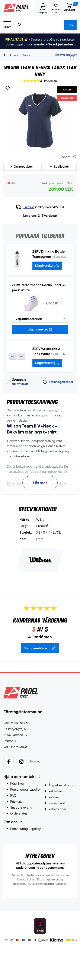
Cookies (34, 761)
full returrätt (20, 384)
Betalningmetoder (61, 382)
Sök (70, 25)
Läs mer (40, 482)
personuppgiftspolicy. (52, 883)
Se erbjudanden (60, 44)
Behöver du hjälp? (66, 55)
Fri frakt (29, 207)
